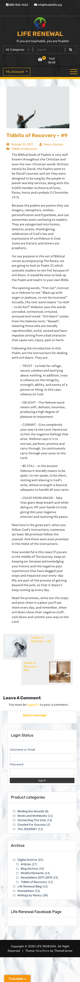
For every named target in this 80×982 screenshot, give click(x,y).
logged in (33, 705)
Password (16, 764)
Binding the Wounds (30, 811)
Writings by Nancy (29, 895)
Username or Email (22, 750)
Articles (26, 864)
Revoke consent (41, 975)
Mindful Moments (32, 873)
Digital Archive (27, 860)
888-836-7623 (18, 4)
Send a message (31, 715)
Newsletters (25, 891)
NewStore (42, 955)
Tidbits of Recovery (24, 149)
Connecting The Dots (31, 820)
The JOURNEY (27, 829)
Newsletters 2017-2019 (36, 877)
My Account (15, 71)
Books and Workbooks (32, 816)
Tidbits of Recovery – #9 (36, 135)
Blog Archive (29, 868)
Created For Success (31, 824)
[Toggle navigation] (73, 72)
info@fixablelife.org (49, 4)
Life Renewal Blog (29, 886)
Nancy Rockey (53, 144)
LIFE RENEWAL (40, 34)
